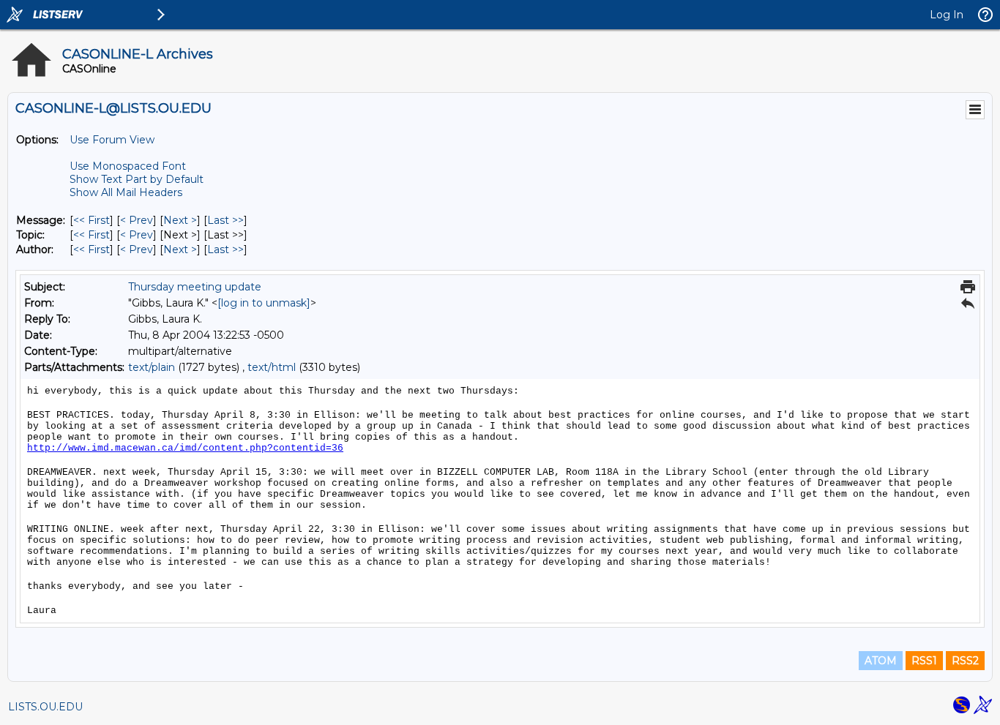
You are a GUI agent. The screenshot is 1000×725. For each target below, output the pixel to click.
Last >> (225, 220)
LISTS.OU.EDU (45, 706)
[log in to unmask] (263, 302)
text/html (271, 367)
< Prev (136, 220)
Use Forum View (112, 139)
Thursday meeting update (194, 286)
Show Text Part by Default (137, 179)
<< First (91, 220)
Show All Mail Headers (126, 192)
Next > (180, 220)
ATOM (881, 660)
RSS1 (924, 660)
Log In (946, 14)
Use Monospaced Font (128, 166)
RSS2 (965, 660)
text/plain (151, 367)
